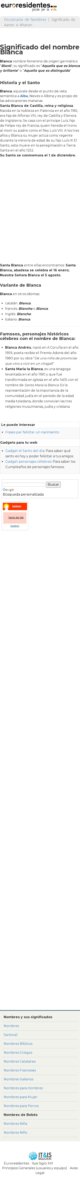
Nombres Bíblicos (18, 1044)
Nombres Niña (15, 1124)
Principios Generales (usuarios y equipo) (34, 1168)
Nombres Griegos (18, 1053)
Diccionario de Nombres (25, 19)
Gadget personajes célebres (28, 462)
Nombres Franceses (20, 1070)
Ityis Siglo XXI (42, 1163)
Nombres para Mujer (21, 1097)
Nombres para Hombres (23, 1088)
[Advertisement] (40, 211)
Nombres (11, 1026)
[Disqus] (40, 952)
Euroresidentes (16, 1163)
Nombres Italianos (18, 1079)
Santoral (10, 1035)
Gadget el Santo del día (24, 451)
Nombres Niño (15, 1133)
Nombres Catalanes (20, 1061)
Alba (24, 96)
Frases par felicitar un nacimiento (32, 432)
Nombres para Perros (21, 1106)
